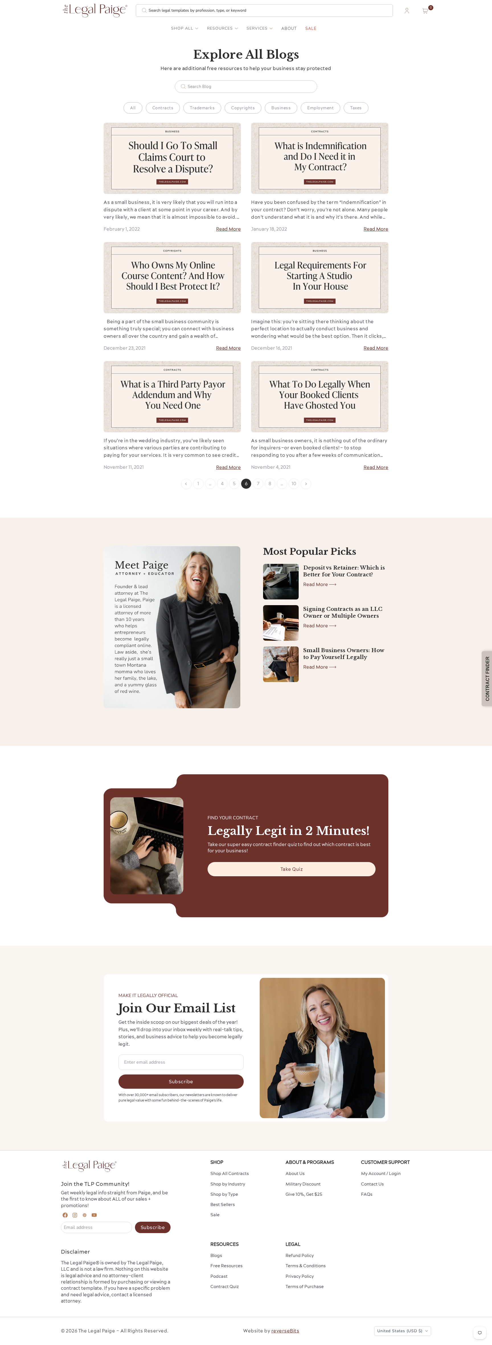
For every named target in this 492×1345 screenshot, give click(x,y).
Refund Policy (300, 1255)
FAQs (366, 1194)
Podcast (218, 1276)
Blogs (216, 1255)
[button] (425, 11)
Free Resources (226, 1265)
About (289, 28)
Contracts (163, 107)
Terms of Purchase (305, 1286)
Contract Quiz (224, 1286)
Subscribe (181, 1081)
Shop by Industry (227, 1184)
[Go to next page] (306, 484)
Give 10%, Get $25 (304, 1194)
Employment (320, 107)
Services (257, 28)
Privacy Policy (300, 1276)
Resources (220, 28)
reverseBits (285, 1331)
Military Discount (303, 1184)
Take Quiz (291, 869)
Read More (228, 229)
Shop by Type (224, 1194)
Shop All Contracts (229, 1173)
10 (294, 483)
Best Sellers (222, 1204)
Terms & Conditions (306, 1265)
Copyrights (243, 107)
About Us (295, 1173)
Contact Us (372, 1184)
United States (400, 1331)
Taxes (356, 107)
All (133, 107)
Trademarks (202, 107)
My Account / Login (381, 1173)
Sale (311, 28)
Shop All (182, 28)
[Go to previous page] (186, 484)
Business (281, 107)
